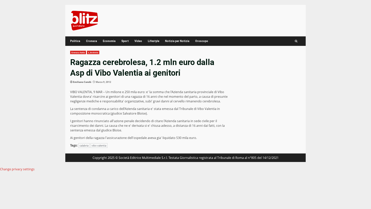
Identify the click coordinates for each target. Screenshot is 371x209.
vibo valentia (99, 145)
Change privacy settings (17, 169)
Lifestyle (153, 41)
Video (138, 41)
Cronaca (91, 41)
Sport (125, 41)
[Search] (296, 41)
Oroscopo (201, 41)
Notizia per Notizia (177, 41)
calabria (84, 145)
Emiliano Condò (82, 82)
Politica (75, 41)
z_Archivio (93, 52)
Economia (109, 41)
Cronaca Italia (78, 52)
